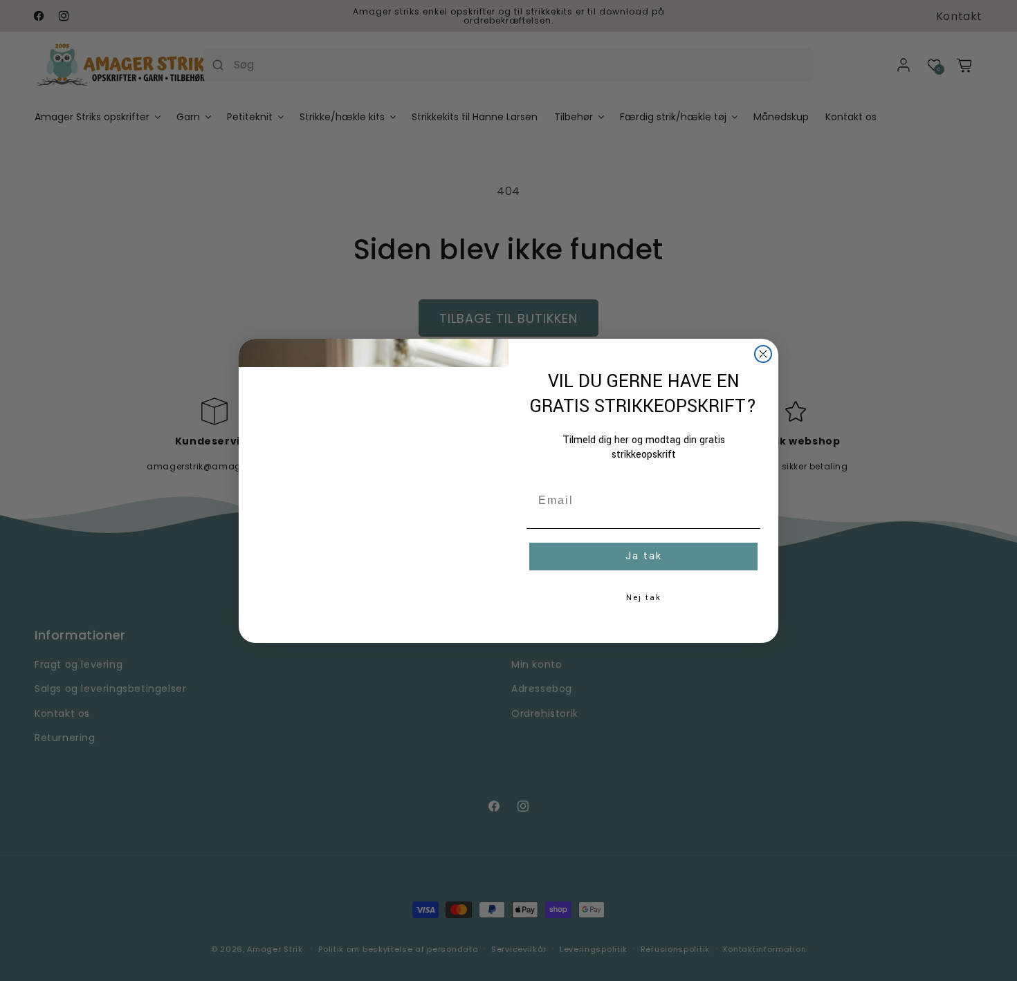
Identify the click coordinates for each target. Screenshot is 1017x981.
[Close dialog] (763, 354)
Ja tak (643, 556)
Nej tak (643, 597)
